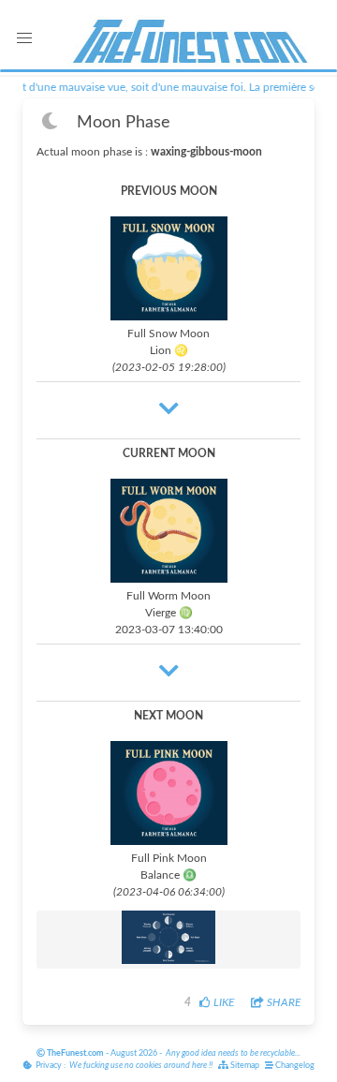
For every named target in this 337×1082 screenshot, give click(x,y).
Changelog (294, 1065)
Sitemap (243, 1065)
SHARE (282, 1002)
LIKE (222, 1002)
